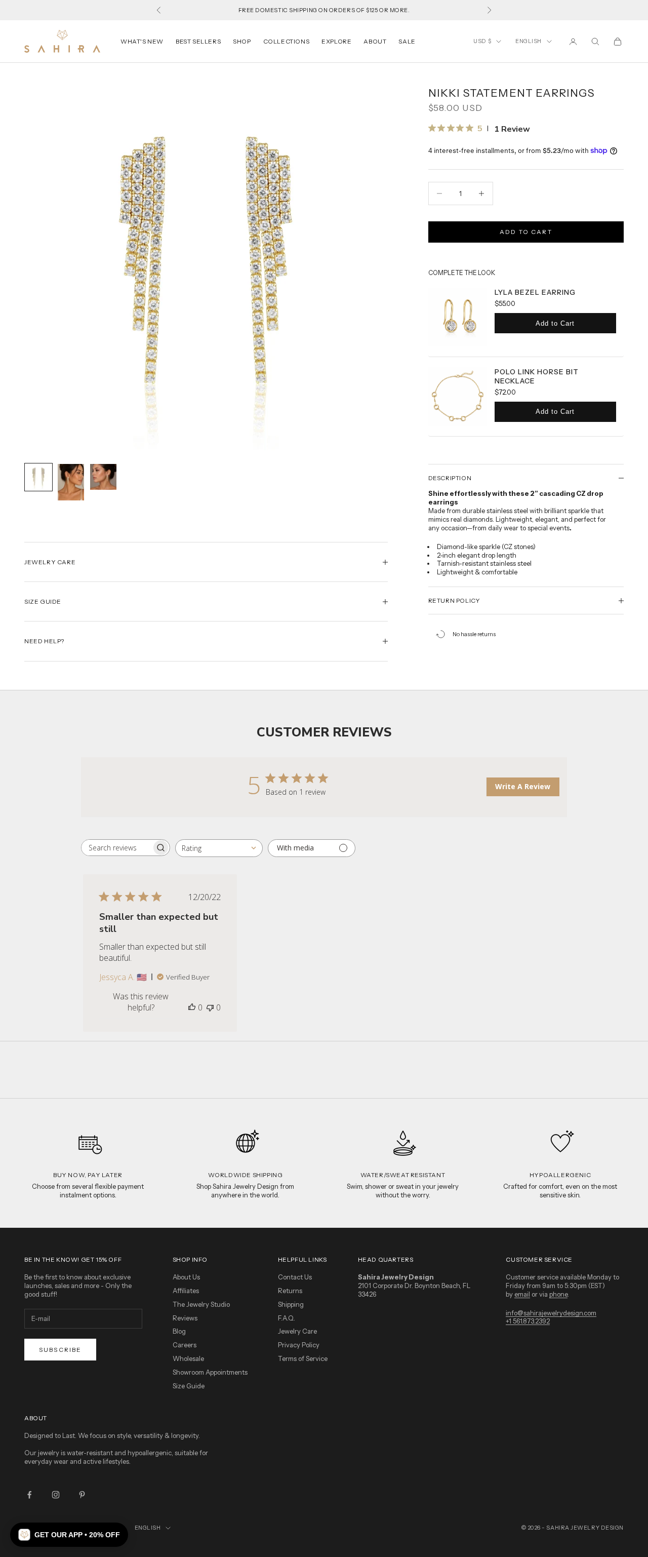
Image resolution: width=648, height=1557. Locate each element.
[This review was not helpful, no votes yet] (210, 1007)
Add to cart (526, 232)
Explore (336, 41)
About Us (186, 1277)
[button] (69, 1535)
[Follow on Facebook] (29, 1494)
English (528, 41)
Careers (184, 1345)
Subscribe (60, 1349)
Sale (406, 41)
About (374, 41)
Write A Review (522, 786)
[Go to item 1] (38, 477)
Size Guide (189, 1386)
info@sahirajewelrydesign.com (551, 1313)
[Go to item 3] (103, 477)
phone (558, 1294)
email (522, 1294)
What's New (142, 41)
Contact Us (295, 1277)
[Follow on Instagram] (56, 1494)
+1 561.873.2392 (528, 1321)
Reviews (185, 1318)
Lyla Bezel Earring (535, 292)
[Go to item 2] (71, 482)
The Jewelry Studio (201, 1304)
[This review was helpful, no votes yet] (191, 1007)
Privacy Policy (298, 1345)
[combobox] (219, 848)
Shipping (291, 1304)
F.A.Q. (286, 1318)
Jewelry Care (297, 1331)
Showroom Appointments (210, 1372)
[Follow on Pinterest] (82, 1494)
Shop (242, 41)
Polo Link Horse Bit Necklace (537, 376)
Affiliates (186, 1291)
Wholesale (188, 1358)
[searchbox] (116, 847)
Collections (286, 41)
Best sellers (198, 41)
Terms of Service (303, 1358)
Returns (290, 1291)
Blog (179, 1331)
